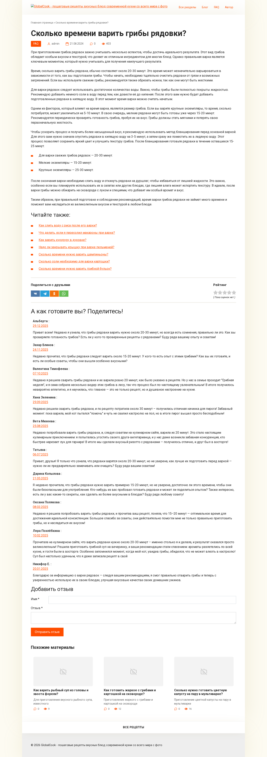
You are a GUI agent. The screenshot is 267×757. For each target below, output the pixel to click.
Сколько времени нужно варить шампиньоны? (73, 254)
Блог (205, 7)
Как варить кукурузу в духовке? (62, 240)
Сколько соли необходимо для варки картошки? (74, 261)
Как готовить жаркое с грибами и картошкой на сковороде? (130, 692)
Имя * (35, 599)
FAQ (216, 7)
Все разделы (187, 7)
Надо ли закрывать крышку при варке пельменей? (76, 247)
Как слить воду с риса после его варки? (68, 225)
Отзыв (37, 608)
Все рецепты (133, 727)
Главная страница (42, 22)
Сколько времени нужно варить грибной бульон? (75, 269)
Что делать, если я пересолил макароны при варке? (77, 233)
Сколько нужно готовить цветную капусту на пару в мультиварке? (200, 692)
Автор (229, 7)
